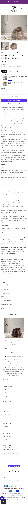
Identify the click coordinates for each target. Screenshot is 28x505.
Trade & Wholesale (7, 430)
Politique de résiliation (14, 501)
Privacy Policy (6, 411)
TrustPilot (5, 392)
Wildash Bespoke (7, 433)
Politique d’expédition (11, 499)
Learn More (10, 80)
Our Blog (5, 396)
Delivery (5, 405)
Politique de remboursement (16, 495)
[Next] (24, 336)
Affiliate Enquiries (7, 436)
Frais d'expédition (9, 66)
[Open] (3, 501)
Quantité (3, 88)
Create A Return (6, 418)
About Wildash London (8, 383)
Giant (17, 71)
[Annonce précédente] (2, 1)
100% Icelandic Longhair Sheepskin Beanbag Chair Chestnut (14, 341)
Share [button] (4, 308)
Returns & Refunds (7, 408)
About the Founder (7, 386)
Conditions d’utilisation (20, 497)
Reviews (5, 389)
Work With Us (6, 440)
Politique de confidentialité (9, 497)
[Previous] (4, 336)
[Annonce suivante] (25, 1)
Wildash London (8, 493)
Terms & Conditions (7, 414)
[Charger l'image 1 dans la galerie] (5, 46)
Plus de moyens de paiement (14, 103)
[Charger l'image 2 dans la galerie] (14, 46)
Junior (4, 71)
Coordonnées (19, 499)
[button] (2, 8)
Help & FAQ (5, 427)
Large (10, 71)
